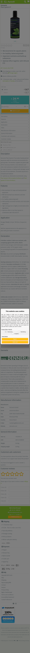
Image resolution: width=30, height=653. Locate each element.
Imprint (10, 329)
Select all (15, 342)
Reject (15, 339)
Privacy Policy (4, 329)
